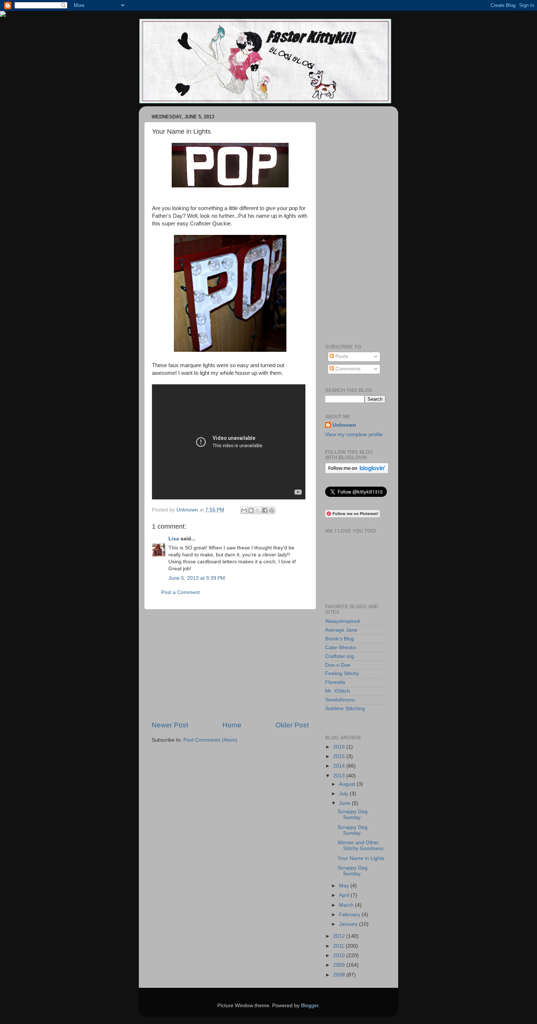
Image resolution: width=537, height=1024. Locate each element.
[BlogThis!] (251, 510)
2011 (339, 946)
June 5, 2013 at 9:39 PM (196, 578)
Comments (347, 369)
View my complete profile (354, 434)
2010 (339, 955)
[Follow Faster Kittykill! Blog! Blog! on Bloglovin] (356, 472)
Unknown (344, 425)
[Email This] (244, 510)
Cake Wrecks (340, 647)
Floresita (335, 682)
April (345, 895)
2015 (339, 756)
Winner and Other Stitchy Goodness (361, 845)
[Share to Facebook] (264, 510)
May (344, 885)
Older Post (292, 725)
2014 (339, 766)
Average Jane (341, 630)
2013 (339, 776)
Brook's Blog (339, 639)
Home (231, 725)
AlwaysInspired (342, 621)
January (349, 924)
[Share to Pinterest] (271, 510)
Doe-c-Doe (337, 665)
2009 (339, 965)
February (350, 914)
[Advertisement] (230, 665)
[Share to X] (258, 510)
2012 (339, 936)
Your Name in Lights (361, 858)
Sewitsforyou (340, 700)
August (348, 784)
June (345, 803)
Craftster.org (339, 656)
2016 (339, 747)
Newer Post (170, 725)
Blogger (310, 1005)
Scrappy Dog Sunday (352, 814)
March (347, 905)
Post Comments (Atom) (210, 740)
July (344, 793)
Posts (341, 356)
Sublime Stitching (345, 708)
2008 (339, 975)
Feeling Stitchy (342, 673)
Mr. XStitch (337, 691)
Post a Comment (180, 592)
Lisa (173, 538)
